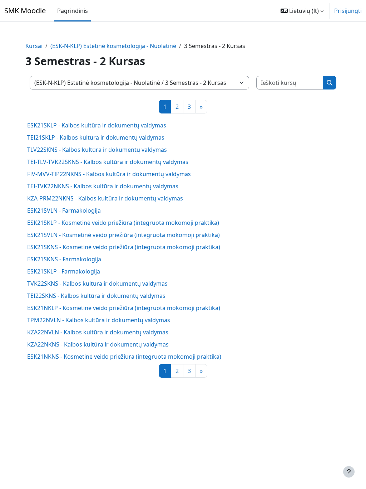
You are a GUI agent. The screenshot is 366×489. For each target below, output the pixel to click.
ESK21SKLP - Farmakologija (63, 271)
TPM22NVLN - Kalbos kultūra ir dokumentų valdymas (98, 320)
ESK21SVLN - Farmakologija (64, 210)
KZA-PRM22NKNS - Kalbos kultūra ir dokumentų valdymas (105, 198)
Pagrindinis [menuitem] (72, 11)
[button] (302, 10)
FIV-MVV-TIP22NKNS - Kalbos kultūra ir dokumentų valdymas (109, 174)
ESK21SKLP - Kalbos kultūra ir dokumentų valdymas (96, 125)
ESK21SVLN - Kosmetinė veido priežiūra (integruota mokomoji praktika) (123, 235)
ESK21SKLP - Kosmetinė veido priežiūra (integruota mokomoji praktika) (123, 223)
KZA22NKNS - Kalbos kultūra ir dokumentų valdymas (98, 344)
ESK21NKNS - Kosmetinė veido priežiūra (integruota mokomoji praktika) (124, 356)
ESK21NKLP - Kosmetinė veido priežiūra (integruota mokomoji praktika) (123, 308)
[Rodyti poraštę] (349, 472)
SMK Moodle (25, 10)
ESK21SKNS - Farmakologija (64, 259)
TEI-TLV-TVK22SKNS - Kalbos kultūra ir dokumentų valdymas (107, 162)
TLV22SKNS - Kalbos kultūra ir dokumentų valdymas (97, 150)
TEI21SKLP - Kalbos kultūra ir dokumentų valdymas (95, 137)
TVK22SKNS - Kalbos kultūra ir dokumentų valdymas (97, 283)
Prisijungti (348, 11)
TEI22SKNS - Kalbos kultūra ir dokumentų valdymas (96, 296)
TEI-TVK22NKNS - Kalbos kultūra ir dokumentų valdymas (102, 186)
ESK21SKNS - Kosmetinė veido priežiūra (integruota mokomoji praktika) (123, 247)
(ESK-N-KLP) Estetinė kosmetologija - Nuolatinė (113, 46)
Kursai (34, 46)
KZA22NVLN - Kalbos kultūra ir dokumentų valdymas (97, 332)
